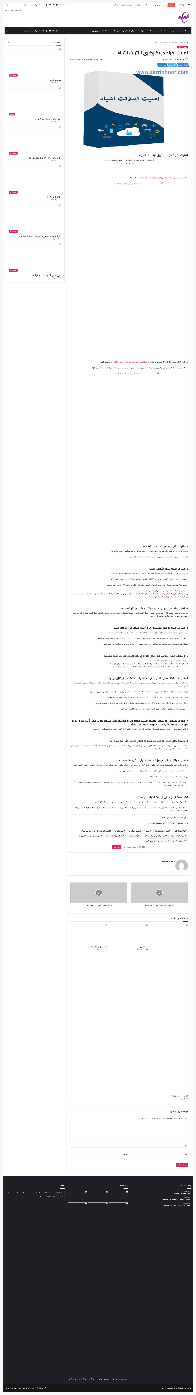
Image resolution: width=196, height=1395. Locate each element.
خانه (185, 42)
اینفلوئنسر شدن (54, 197)
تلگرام (17, 1192)
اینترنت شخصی (124, 579)
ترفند (23, 1192)
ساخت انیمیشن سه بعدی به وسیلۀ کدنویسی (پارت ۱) (149, 5)
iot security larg (162, 831)
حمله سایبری (143, 946)
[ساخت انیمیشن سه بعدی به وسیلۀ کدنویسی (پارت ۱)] (77, 1287)
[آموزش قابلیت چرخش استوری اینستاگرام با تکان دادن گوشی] (118, 1207)
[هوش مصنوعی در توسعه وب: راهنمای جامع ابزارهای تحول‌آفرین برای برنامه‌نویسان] (98, 1207)
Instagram (60, 1192)
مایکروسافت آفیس (129, 31)
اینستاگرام (37, 1192)
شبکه (179, 47)
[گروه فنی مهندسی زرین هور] (184, 17)
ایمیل (185, 1154)
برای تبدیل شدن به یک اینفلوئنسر (46, 275)
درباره (28, 1388)
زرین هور (9, 1192)
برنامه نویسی (175, 31)
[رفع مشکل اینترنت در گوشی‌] (88, 934)
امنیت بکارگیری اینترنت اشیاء (155, 836)
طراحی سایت (152, 31)
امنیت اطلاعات (114, 613)
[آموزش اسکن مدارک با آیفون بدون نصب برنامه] (118, 1196)
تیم (24, 1388)
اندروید (45, 1192)
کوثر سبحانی (180, 59)
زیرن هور (80, 836)
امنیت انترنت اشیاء (178, 836)
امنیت (180, 42)
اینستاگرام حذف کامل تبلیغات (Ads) (45, 158)
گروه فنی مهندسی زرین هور (157, 840)
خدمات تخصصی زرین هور (100, 31)
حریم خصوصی (95, 836)
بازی (29, 1192)
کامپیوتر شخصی (179, 840)
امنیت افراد (119, 831)
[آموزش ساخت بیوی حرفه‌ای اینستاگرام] (77, 1196)
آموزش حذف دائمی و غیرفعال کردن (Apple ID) (40, 236)
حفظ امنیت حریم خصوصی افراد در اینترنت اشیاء (130, 362)
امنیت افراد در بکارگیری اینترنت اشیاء (95, 831)
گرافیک (141, 31)
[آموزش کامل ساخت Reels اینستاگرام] (98, 1196)
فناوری (14, 1388)
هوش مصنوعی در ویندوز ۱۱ (179, 1095)
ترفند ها (163, 31)
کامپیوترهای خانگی (166, 596)
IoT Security (179, 831)
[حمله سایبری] (129, 934)
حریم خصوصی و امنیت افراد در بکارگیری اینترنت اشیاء (165, 178)
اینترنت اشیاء (177, 368)
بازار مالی (116, 31)
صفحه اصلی (186, 31)
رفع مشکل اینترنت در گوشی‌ (97, 946)
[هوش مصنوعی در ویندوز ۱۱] (169, 1009)
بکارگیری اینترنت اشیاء (114, 836)
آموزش (52, 1192)
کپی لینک (116, 847)
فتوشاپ (61, 1196)
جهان (19, 1388)
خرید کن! (8, 1388)
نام (186, 1146)
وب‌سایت (124, 1154)
